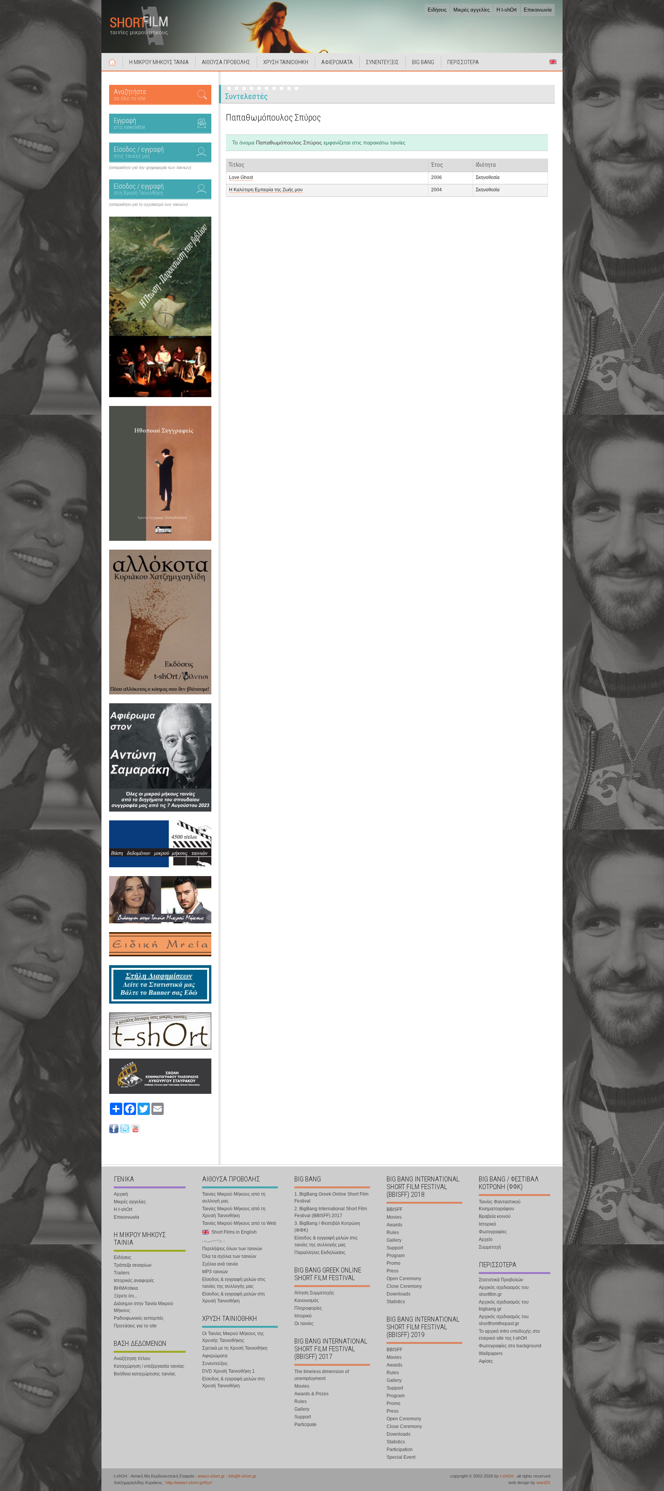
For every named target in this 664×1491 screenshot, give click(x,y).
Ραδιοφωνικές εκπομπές (139, 1318)
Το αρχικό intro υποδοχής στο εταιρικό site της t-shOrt (509, 1335)
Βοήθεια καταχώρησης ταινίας (145, 1374)
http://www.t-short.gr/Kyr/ (189, 1482)
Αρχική (112, 62)
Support (302, 1417)
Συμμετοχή (490, 1247)
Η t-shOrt (506, 10)
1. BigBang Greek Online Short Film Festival (331, 1197)
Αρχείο (486, 1239)
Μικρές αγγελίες (471, 10)
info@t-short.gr (242, 1476)
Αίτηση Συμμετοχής (314, 1293)
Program (396, 1255)
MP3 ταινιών (215, 1271)
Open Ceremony (404, 1278)
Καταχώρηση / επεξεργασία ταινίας (149, 1366)
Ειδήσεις (437, 10)
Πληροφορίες (308, 1308)
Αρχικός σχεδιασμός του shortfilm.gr (504, 1291)
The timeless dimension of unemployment (321, 1375)
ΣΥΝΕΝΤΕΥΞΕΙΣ (382, 62)
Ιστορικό (303, 1316)
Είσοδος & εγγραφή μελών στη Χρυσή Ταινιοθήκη (233, 1297)
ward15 (543, 1482)
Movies (301, 1386)
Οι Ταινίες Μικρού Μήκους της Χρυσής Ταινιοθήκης (233, 1337)
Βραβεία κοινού (495, 1216)
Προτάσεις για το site (135, 1326)
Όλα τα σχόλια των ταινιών (229, 1256)
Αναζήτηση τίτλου (132, 1358)
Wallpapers (491, 1353)
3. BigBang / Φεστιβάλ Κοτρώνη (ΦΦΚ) (327, 1227)
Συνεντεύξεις (215, 1363)
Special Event (401, 1457)
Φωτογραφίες (493, 1231)
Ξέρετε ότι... (126, 1296)
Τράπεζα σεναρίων (132, 1265)
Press (392, 1271)
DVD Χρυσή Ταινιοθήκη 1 (228, 1371)
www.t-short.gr (211, 1476)
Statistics (396, 1301)
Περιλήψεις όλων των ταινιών (232, 1248)
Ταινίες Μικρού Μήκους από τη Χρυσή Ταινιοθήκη (234, 1212)
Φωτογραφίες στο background (510, 1346)
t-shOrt (506, 1476)
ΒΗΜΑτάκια (126, 1288)
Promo (393, 1263)
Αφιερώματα (214, 1355)
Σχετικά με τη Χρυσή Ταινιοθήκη (234, 1348)
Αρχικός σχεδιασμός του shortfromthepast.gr (504, 1320)
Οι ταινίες (304, 1323)
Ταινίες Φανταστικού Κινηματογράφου (500, 1205)
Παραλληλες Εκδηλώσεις (319, 1252)
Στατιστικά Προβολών (501, 1279)
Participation (400, 1449)
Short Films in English (553, 62)
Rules (300, 1401)
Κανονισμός (306, 1300)
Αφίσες (486, 1361)
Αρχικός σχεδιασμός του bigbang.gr (504, 1305)
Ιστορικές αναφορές (134, 1280)
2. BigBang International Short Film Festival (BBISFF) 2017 (330, 1212)
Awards (394, 1225)
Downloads (398, 1294)
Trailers (121, 1273)
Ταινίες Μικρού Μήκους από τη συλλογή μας (234, 1197)
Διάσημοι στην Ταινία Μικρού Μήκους (143, 1307)
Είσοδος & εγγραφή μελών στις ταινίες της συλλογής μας (234, 1283)
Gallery (301, 1409)
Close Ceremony (404, 1286)
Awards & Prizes (311, 1394)
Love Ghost (241, 177)
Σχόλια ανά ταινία (220, 1264)
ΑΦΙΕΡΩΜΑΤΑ (337, 62)
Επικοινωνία (538, 10)
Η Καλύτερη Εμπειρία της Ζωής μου (266, 189)
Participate (305, 1424)
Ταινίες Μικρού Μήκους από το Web (239, 1223)
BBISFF (394, 1209)
